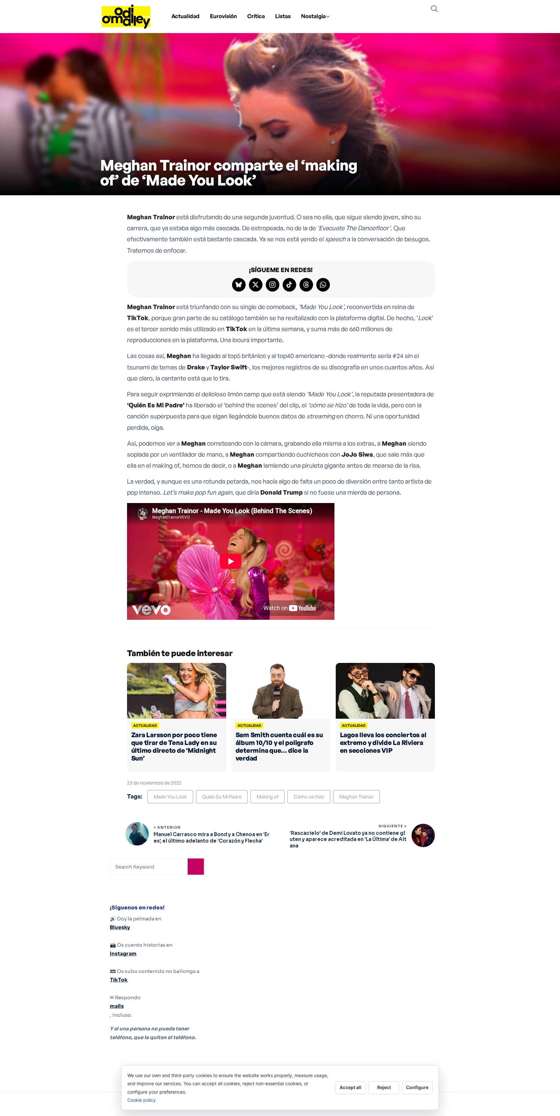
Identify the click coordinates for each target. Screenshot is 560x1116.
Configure (417, 1087)
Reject (384, 1087)
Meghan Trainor (356, 797)
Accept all (350, 1087)
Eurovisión (223, 16)
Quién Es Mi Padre (221, 797)
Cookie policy (141, 1100)
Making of (267, 797)
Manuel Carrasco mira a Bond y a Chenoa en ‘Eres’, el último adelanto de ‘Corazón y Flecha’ (212, 837)
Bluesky (120, 927)
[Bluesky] (239, 285)
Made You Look (170, 797)
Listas (283, 16)
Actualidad (185, 16)
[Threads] (306, 285)
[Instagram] (272, 285)
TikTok (119, 980)
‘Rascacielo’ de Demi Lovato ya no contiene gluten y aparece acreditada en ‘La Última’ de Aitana (348, 839)
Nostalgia (313, 16)
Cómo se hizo (309, 797)
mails (117, 1006)
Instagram (123, 954)
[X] (255, 285)
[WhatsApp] (323, 285)
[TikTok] (289, 285)
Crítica (256, 16)
